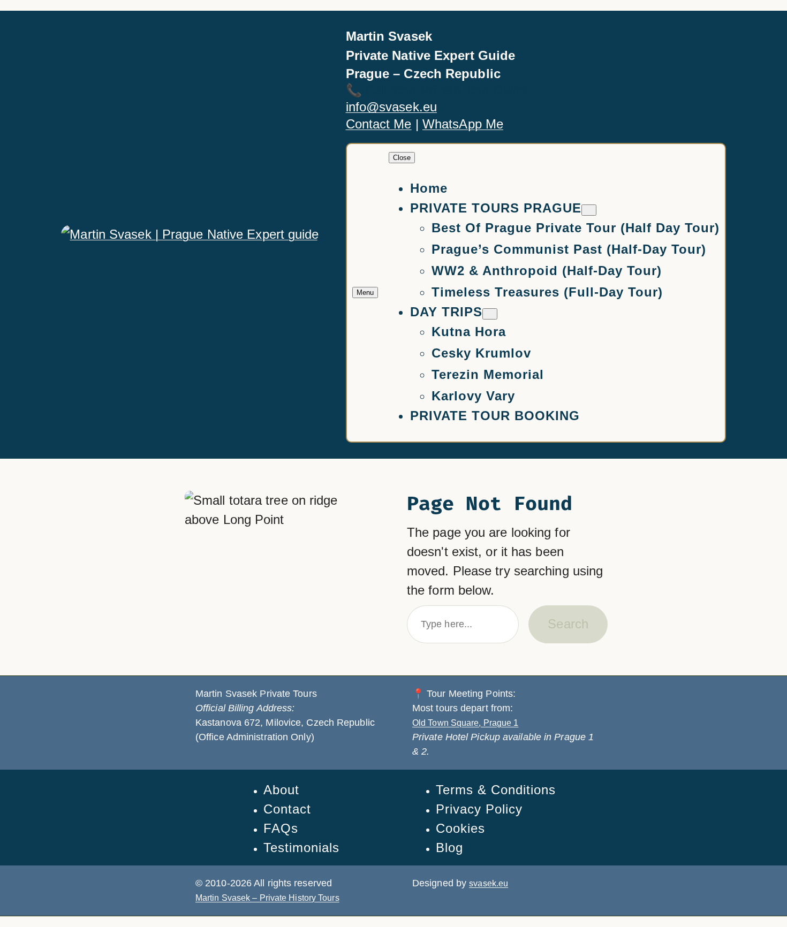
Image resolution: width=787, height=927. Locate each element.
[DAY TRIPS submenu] (489, 314)
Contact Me (379, 124)
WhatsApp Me (462, 124)
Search (568, 624)
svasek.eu (488, 883)
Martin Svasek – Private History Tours (267, 897)
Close (402, 158)
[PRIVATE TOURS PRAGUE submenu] (588, 210)
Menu (365, 292)
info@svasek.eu (391, 107)
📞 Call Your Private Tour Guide (436, 90)
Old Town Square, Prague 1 (465, 722)
